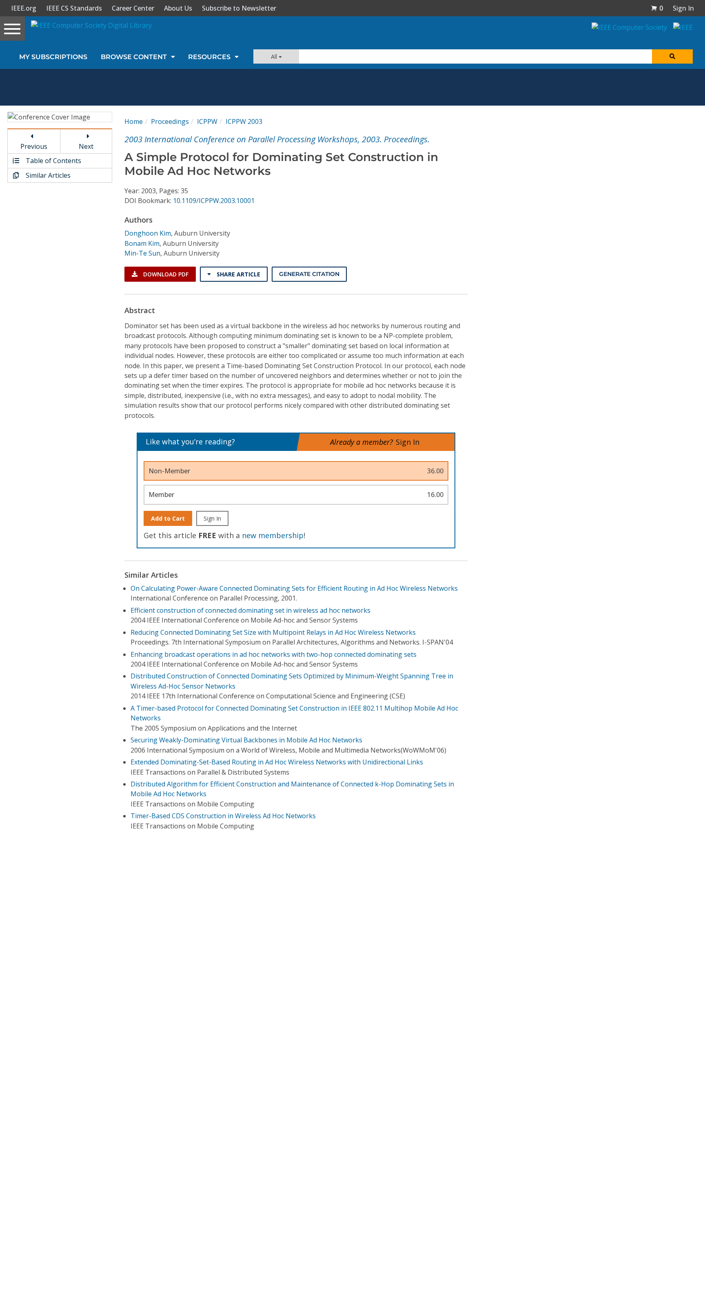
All (275, 56)
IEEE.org (23, 8)
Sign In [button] (683, 8)
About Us (178, 8)
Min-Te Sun (142, 253)
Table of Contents (52, 160)
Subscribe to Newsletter (239, 8)
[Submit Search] (672, 56)
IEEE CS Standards (74, 8)
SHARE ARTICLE (237, 274)
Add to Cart (168, 518)
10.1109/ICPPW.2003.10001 (214, 200)
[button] (657, 8)
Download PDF (165, 274)
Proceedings (170, 121)
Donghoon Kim (147, 233)
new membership (273, 535)
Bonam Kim (142, 243)
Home (133, 121)
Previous (33, 146)
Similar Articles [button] (47, 175)
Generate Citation (309, 274)
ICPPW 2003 (244, 121)
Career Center (133, 8)
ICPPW (207, 121)
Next (86, 146)
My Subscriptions (53, 57)
